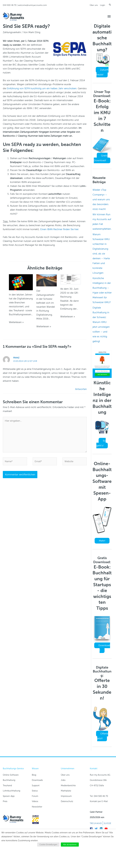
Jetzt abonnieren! (102, 374)
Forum (35, 796)
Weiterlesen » (16, 322)
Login (102, 5)
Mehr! (102, 540)
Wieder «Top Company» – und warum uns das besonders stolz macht (101, 199)
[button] (110, 4)
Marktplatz (66, 790)
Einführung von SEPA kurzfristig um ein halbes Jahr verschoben (42, 88)
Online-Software (11, 775)
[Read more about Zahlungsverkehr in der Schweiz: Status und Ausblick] (46, 280)
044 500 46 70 (9, 5)
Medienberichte (68, 785)
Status (35, 790)
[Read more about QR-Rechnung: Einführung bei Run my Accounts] (70, 279)
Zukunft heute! (102, 72)
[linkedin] (102, 828)
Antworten (81, 389)
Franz (16, 358)
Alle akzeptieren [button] (70, 844)
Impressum (66, 796)
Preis (5, 801)
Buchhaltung (9, 780)
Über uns (94, 5)
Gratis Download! (101, 158)
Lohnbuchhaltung (11, 790)
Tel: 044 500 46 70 (99, 796)
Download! (104, 648)
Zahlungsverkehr (12, 32)
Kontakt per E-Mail (99, 801)
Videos (35, 801)
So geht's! (101, 443)
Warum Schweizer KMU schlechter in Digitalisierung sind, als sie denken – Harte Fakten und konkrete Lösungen (101, 253)
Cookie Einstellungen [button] (48, 844)
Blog (34, 775)
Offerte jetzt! (102, 736)
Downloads (37, 780)
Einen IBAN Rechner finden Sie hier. (59, 229)
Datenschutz (67, 801)
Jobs (63, 780)
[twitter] (97, 828)
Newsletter (37, 806)
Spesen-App (9, 796)
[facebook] (92, 828)
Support (35, 785)
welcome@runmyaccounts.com (32, 5)
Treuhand (7, 785)
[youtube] (107, 828)
